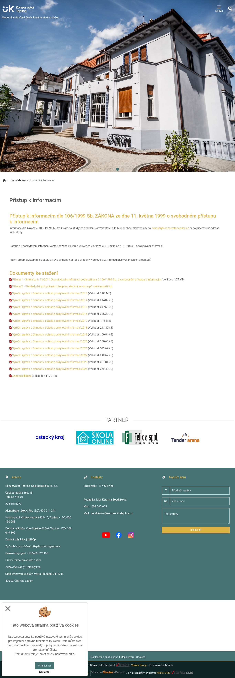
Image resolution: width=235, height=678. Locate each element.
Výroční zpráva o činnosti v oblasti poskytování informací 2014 (49, 300)
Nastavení (44, 671)
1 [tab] (117, 169)
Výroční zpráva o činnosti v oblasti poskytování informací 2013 (49, 293)
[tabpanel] (117, 86)
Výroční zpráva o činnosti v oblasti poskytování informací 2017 (49, 320)
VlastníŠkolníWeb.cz (77, 672)
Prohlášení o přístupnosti (104, 657)
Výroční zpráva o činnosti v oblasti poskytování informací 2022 (49, 355)
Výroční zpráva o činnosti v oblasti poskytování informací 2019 (49, 334)
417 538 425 (106, 485)
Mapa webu (127, 657)
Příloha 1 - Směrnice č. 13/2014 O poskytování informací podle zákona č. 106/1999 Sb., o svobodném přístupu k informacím (86, 279)
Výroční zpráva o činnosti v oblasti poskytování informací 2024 (49, 369)
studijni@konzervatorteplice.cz (170, 228)
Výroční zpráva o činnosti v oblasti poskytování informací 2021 (49, 348)
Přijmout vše (44, 665)
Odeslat (196, 530)
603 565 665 (99, 506)
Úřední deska (18, 180)
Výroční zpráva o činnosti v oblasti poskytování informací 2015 (49, 307)
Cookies (140, 657)
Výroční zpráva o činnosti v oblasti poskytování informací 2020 (49, 341)
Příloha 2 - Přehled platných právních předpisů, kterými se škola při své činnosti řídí (62, 286)
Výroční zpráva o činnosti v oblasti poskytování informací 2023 (49, 362)
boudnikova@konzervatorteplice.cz (112, 513)
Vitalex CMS (163, 672)
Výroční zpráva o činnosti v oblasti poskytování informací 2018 (49, 327)
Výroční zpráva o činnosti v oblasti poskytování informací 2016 (49, 314)
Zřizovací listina (21, 375)
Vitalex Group (139, 665)
